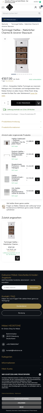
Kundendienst (21, 306)
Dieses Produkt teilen (27, 114)
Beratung (21, 313)
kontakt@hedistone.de (14, 350)
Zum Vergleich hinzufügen (10, 114)
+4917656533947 (12, 344)
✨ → (10, 20)
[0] (40, 7)
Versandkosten (9, 81)
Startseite (5, 24)
